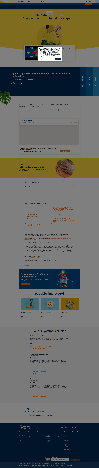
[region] (50, 54)
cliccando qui (54, 53)
